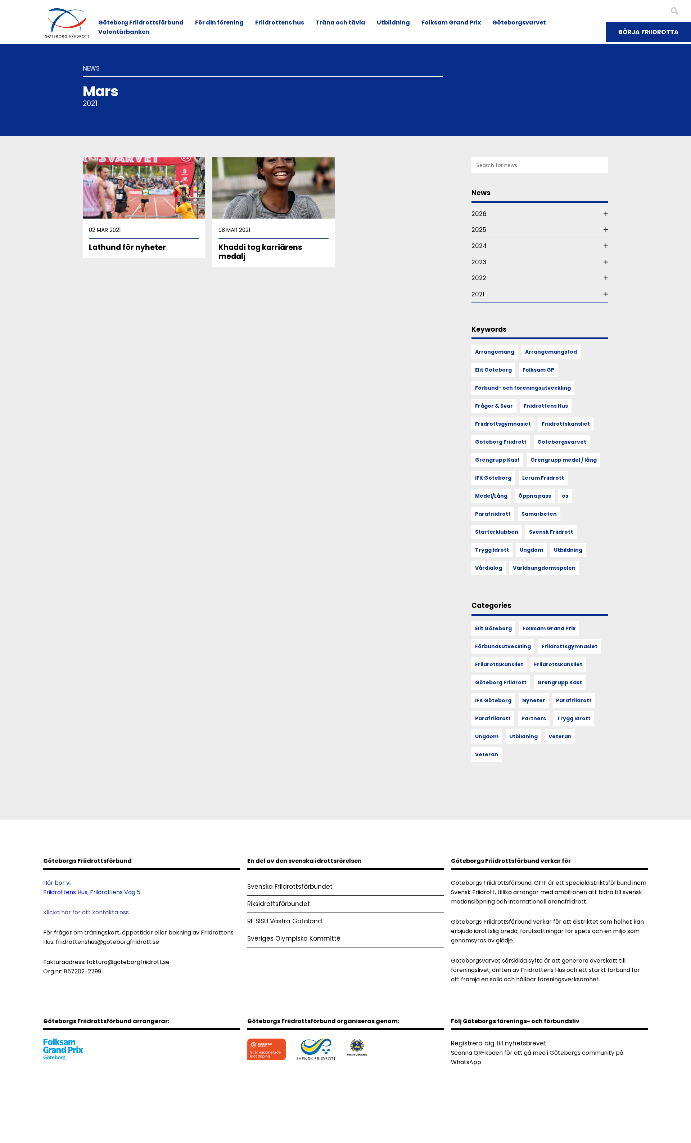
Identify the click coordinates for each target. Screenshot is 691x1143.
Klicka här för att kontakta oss (86, 912)
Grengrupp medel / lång (563, 459)
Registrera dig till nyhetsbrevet (498, 1043)
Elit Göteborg (493, 369)
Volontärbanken (123, 32)
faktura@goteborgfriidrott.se (128, 962)
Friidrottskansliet (566, 423)
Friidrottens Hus (546, 405)
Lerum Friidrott (543, 477)
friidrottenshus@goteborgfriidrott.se (107, 942)
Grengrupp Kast (497, 459)
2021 (477, 294)
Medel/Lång (491, 495)
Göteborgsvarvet (519, 22)
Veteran (560, 736)
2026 (479, 214)
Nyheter (533, 700)
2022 (478, 278)
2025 (478, 229)
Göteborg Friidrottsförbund (141, 22)
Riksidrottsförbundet (278, 904)
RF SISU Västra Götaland (284, 921)
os (565, 495)
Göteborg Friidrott (501, 441)
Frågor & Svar (494, 405)
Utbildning (393, 22)
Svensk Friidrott (551, 531)
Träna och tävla (340, 22)
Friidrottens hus (279, 22)
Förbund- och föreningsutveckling (523, 387)
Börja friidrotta (648, 32)
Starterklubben (496, 531)
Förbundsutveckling (503, 646)
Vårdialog (488, 568)
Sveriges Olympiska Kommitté (293, 938)
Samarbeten (539, 513)
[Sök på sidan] (674, 11)
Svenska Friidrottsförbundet (290, 886)
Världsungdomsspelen (544, 568)
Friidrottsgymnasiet (503, 423)
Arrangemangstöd (551, 351)
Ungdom (531, 549)
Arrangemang (494, 351)
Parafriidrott (493, 513)
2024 (479, 246)
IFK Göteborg (493, 477)
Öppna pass (534, 495)
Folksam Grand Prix (451, 22)
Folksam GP (538, 369)
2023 (479, 262)
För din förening (219, 22)
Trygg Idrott (492, 549)
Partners (533, 718)
